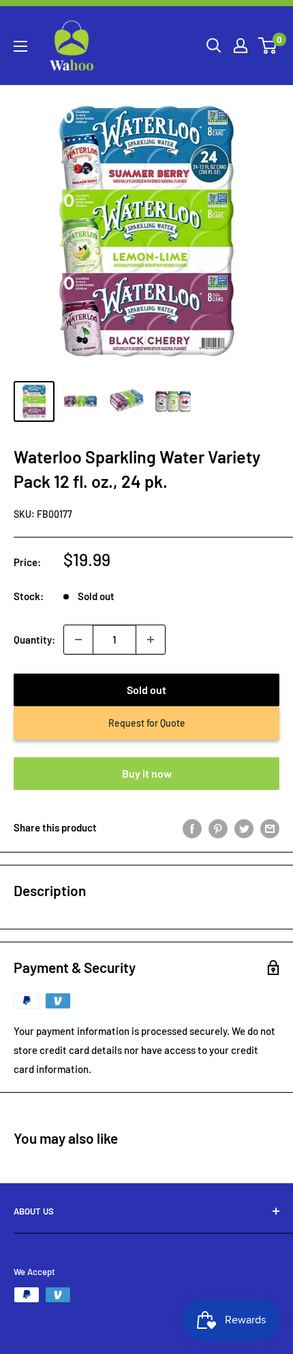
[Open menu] (20, 46)
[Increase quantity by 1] (150, 639)
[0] (268, 45)
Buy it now (147, 773)
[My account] (240, 45)
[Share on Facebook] (192, 827)
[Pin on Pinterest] (218, 827)
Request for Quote (146, 723)
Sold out (146, 689)
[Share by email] (269, 827)
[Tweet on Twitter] (243, 827)
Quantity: (34, 639)
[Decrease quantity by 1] (78, 639)
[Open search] (213, 45)
